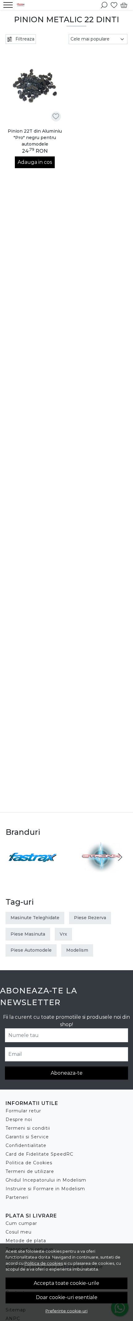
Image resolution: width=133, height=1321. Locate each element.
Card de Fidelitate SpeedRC (39, 1154)
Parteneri (17, 1197)
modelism (77, 950)
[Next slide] (120, 857)
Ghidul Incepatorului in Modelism (46, 1180)
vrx (63, 934)
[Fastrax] (32, 869)
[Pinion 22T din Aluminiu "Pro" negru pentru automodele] (35, 86)
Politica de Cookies (29, 1163)
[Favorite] (114, 5)
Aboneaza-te (67, 1073)
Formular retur (23, 1111)
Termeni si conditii (28, 1128)
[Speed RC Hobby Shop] (22, 5)
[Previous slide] (13, 857)
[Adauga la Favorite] (56, 116)
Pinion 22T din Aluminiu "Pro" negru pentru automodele (35, 137)
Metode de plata (26, 1240)
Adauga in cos (35, 162)
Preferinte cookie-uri (66, 1310)
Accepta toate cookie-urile (66, 1283)
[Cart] (124, 5)
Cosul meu (19, 1232)
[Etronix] (100, 869)
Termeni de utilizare (30, 1171)
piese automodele (31, 950)
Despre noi (19, 1119)
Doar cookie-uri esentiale (66, 1297)
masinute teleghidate (35, 917)
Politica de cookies (43, 1263)
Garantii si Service (27, 1137)
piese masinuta (28, 934)
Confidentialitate (26, 1145)
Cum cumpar (21, 1223)
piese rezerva (90, 917)
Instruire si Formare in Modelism (45, 1188)
